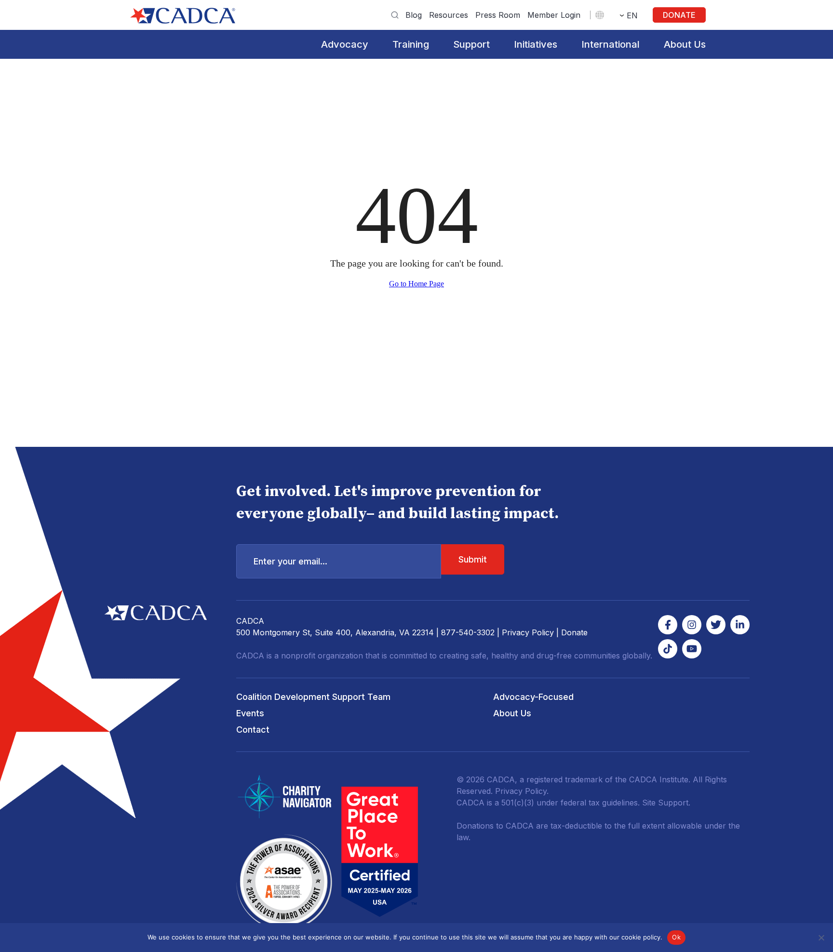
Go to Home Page (416, 284)
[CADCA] (182, 15)
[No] (821, 937)
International (610, 44)
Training (410, 44)
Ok (676, 937)
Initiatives (535, 44)
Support (471, 44)
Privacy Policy (528, 632)
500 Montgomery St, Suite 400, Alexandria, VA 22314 (335, 632)
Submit (472, 559)
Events (250, 713)
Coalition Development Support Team (313, 697)
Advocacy (344, 44)
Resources (448, 15)
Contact (252, 729)
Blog (413, 15)
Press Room (497, 15)
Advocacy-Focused (533, 697)
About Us (685, 44)
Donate (679, 15)
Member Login (553, 15)
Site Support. (666, 802)
